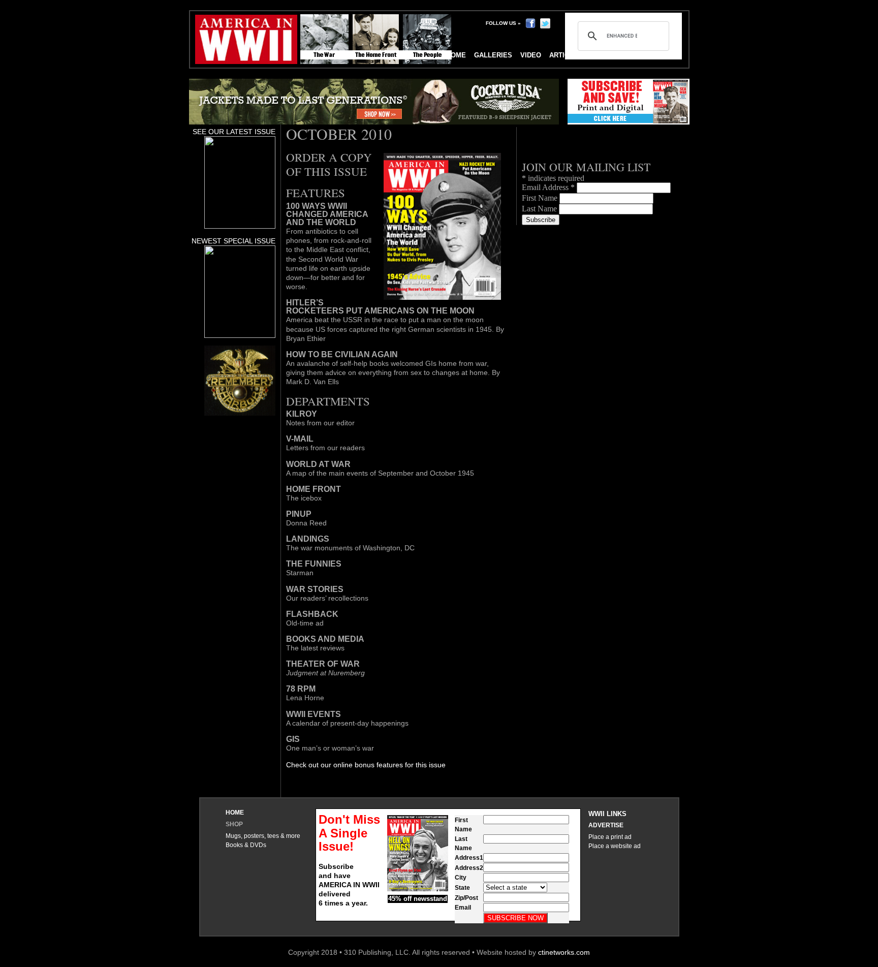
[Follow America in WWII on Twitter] (545, 23)
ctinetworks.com (564, 952)
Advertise (605, 825)
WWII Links (607, 814)
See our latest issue (234, 132)
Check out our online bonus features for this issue (366, 765)
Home (235, 812)
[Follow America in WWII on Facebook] (530, 23)
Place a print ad (610, 836)
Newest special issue (233, 241)
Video (530, 55)
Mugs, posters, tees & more (263, 835)
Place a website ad (614, 846)
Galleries (493, 55)
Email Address (548, 187)
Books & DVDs (246, 845)
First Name (540, 198)
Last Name (540, 208)
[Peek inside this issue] (239, 226)
